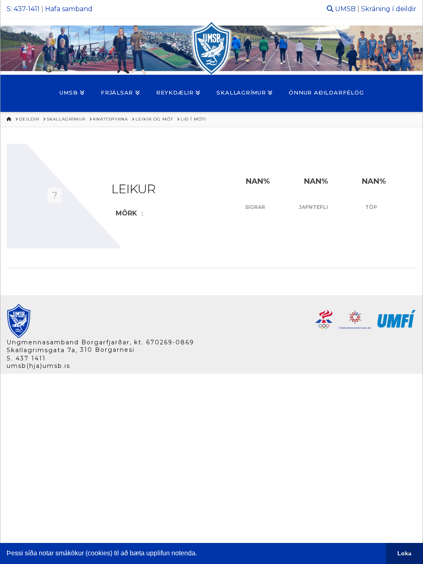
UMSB (345, 9)
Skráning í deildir (388, 9)
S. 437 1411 (26, 358)
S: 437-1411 (23, 9)
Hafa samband (69, 9)
